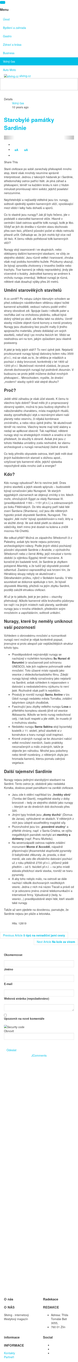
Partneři (9, 1357)
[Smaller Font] (14, 155)
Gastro (7, 36)
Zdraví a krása (12, 45)
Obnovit (9, 1031)
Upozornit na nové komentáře (24, 1018)
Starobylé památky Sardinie (29, 124)
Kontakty (10, 1353)
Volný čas (9, 61)
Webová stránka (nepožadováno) (26, 998)
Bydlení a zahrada (14, 28)
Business (8, 53)
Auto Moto (9, 70)
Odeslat (11, 1050)
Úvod (6, 19)
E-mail (8, 984)
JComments (39, 1055)
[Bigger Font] (20, 155)
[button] (9, 138)
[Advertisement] (39, 1096)
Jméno (8, 969)
